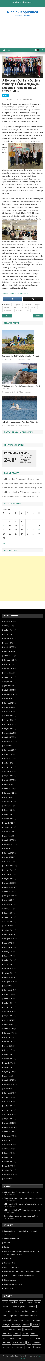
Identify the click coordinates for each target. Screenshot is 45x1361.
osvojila (35, 1325)
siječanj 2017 (9, 1072)
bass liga (13, 1302)
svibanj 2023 (9, 763)
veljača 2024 (9, 729)
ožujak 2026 (8, 639)
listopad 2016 (9, 1084)
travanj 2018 (9, 1007)
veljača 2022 (9, 827)
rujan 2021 (8, 849)
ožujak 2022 (8, 823)
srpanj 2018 (8, 994)
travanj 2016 (9, 1110)
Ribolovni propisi (10, 1280)
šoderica (36, 1343)
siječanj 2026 (9, 647)
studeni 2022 (9, 789)
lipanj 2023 (8, 759)
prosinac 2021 (9, 836)
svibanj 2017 (9, 1054)
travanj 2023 (9, 767)
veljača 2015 (9, 1170)
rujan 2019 (8, 943)
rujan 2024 (8, 699)
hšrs (17, 1311)
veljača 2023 (9, 776)
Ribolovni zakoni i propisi (13, 1284)
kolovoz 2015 (9, 1144)
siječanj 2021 (9, 883)
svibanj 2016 (9, 1106)
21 (27, 530)
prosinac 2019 (9, 934)
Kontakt (7, 1247)
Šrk (29, 1343)
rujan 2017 (8, 1037)
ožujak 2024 (8, 724)
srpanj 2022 (8, 806)
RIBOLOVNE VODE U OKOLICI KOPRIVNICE (19, 1276)
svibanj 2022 (9, 814)
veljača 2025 (9, 681)
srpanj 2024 (8, 707)
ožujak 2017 (8, 1063)
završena (6, 1343)
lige (27, 1320)
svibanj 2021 (9, 866)
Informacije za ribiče (11, 1238)
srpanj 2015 (8, 1149)
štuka (28, 1347)
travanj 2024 (9, 720)
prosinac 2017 (9, 1024)
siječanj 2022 (9, 831)
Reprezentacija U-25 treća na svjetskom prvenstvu (21, 356)
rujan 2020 (8, 900)
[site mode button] (37, 50)
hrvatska (6, 1307)
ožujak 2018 (8, 1012)
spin (4, 1338)
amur (5, 1302)
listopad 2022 (9, 793)
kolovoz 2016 (9, 1093)
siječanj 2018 (9, 1020)
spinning (22, 1338)
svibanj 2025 (9, 677)
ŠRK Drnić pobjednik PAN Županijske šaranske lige (22, 492)
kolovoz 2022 (9, 801)
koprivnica (13, 1316)
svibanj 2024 (9, 716)
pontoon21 (7, 1334)
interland (25, 1311)
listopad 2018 (9, 982)
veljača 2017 (9, 1067)
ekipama (6, 307)
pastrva (12, 1329)
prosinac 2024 (9, 686)
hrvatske (32, 1307)
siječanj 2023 (9, 780)
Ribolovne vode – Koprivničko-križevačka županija (22, 1271)
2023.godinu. (17, 304)
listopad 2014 (9, 1174)
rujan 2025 (8, 664)
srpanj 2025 (8, 673)
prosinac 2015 (9, 1127)
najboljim (24, 307)
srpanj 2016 (8, 1097)
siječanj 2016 (9, 1123)
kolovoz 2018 (9, 990)
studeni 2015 (9, 1132)
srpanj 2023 (8, 754)
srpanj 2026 (8, 626)
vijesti (27, 310)
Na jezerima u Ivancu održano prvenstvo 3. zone (21, 496)
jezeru (34, 1311)
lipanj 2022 (8, 810)
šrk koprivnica (17, 1347)
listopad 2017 (9, 1033)
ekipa (30, 1302)
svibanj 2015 (9, 1157)
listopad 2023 (9, 741)
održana (33, 307)
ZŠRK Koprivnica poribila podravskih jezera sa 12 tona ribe (21, 387)
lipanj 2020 (8, 913)
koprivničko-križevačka (28, 1316)
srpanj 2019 (8, 952)
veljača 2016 (9, 1119)
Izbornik (7, 1243)
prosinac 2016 (9, 1076)
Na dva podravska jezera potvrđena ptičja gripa (20, 422)
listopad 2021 (9, 844)
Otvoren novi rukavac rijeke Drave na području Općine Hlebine (39, 316)
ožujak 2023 (8, 771)
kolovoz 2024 (9, 703)
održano (26, 1325)
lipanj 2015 (8, 1153)
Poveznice (8, 1259)
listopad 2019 (9, 939)
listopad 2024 (9, 694)
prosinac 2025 (9, 651)
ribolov (25, 1334)
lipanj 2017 (8, 1050)
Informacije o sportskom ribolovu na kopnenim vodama (21, 1232)
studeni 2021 (9, 840)
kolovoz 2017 (9, 1042)
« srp (3, 543)
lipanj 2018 (8, 999)
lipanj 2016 (8, 1102)
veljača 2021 (9, 879)
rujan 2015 (8, 1140)
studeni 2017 (9, 1029)
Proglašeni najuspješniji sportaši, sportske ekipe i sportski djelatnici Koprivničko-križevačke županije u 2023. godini (8, 316)
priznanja (19, 310)
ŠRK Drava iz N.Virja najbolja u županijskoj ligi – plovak (23, 488)
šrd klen (6, 1347)
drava (22, 1302)
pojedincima (8, 310)
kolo (4, 1316)
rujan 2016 (8, 1089)
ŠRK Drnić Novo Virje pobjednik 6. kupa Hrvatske (21, 479)
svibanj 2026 (9, 630)
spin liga (12, 1338)
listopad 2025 (9, 660)
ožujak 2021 (8, 874)
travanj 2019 (9, 964)
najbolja (6, 1325)
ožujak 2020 (8, 926)
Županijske (37, 1347)
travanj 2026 (9, 634)
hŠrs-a (15, 307)
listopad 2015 (9, 1136)
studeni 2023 (9, 737)
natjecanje (16, 1325)
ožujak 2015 (8, 1166)
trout (30, 1338)
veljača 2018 (9, 1016)
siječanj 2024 (9, 733)
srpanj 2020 (8, 909)
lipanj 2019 (8, 956)
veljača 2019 (9, 973)
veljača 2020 (9, 930)
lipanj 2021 (8, 862)
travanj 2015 (9, 1162)
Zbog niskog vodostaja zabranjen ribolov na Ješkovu (23, 483)
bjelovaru (28, 304)
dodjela (37, 304)
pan (4, 1329)
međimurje (36, 1320)
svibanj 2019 (9, 960)
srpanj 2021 (8, 857)
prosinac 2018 (9, 977)
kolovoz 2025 (9, 669)
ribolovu (34, 1334)
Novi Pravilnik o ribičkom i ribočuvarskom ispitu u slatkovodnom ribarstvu (21, 1252)
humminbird (7, 1311)
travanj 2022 (9, 819)
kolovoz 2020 (9, 904)
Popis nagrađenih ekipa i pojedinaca (15, 293)
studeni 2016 (9, 1080)
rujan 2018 (8, 986)
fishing (37, 1302)
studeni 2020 (9, 892)
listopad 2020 (9, 896)
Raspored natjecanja (11, 1267)
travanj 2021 (9, 870)
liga (21, 1320)
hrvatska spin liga (19, 1307)
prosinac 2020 (9, 887)
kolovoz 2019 (9, 947)
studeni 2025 (9, 656)
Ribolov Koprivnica (22, 12)
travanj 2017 (9, 1059)
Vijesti (5, 95)
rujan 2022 (8, 797)
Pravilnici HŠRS (9, 1263)
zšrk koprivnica (18, 1343)
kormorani (7, 1320)
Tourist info (8, 1289)
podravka (28, 1329)
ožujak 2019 (8, 969)
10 (4, 526)
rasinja (17, 1334)
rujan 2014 (8, 1179)
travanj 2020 (9, 921)
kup (15, 1320)
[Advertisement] (22, 35)
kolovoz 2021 (9, 853)
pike (19, 1329)
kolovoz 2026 (9, 621)
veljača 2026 (9, 643)
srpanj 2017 (8, 1046)
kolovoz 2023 (9, 750)
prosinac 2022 (9, 784)
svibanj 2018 (9, 1003)
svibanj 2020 (9, 917)
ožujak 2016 (8, 1114)
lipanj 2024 (8, 711)
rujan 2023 (8, 746)
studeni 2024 (9, 690)
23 (39, 530)
